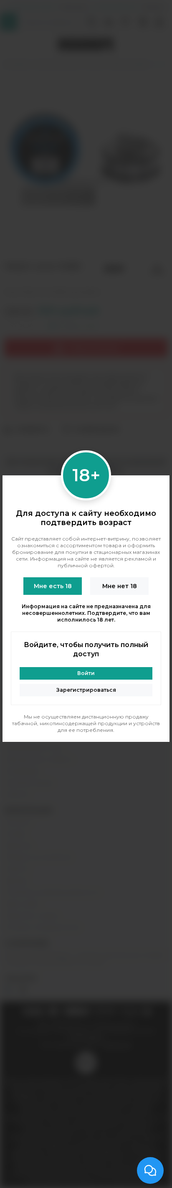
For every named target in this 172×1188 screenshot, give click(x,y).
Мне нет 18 (119, 586)
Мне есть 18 (53, 586)
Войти (86, 673)
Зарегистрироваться (86, 690)
